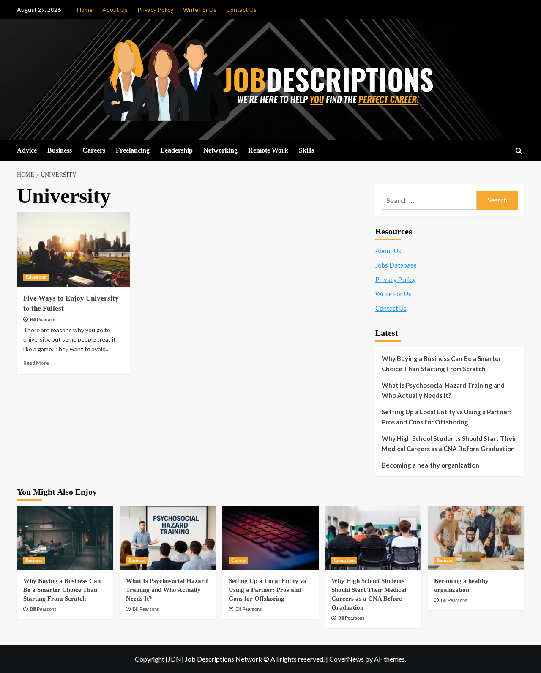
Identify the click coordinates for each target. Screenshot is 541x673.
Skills (306, 150)
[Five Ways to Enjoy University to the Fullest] (73, 249)
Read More (36, 363)
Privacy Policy (155, 9)
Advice (27, 150)
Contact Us (241, 9)
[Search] (519, 151)
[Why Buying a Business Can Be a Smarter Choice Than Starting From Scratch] (65, 538)
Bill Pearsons (43, 319)
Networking (220, 150)
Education (36, 276)
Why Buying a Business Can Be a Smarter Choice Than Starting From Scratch (441, 363)
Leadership (176, 150)
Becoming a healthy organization (430, 465)
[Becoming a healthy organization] (476, 538)
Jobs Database (396, 265)
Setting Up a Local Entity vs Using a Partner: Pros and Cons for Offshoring (446, 417)
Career (238, 560)
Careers (93, 150)
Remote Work (268, 150)
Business (59, 150)
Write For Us (199, 9)
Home (85, 9)
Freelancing (133, 150)
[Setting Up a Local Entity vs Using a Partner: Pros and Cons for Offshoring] (270, 538)
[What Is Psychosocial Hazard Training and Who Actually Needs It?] (168, 538)
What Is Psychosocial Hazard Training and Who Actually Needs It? (443, 390)
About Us (115, 9)
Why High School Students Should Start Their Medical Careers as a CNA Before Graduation (449, 443)
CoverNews (346, 659)
